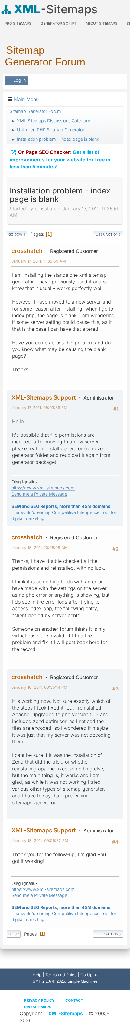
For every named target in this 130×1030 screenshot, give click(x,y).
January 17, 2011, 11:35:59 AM (38, 261)
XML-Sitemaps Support (43, 397)
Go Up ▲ (89, 974)
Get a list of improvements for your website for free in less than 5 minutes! (60, 159)
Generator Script (58, 23)
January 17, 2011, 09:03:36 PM (39, 407)
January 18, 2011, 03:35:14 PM (39, 687)
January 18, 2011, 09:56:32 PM (39, 840)
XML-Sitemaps (65, 1013)
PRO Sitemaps (18, 23)
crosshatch (27, 250)
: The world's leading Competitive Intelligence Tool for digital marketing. (63, 512)
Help (37, 974)
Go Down (16, 234)
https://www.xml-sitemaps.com (43, 487)
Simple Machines (82, 981)
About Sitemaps (102, 23)
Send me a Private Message (39, 493)
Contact (74, 1000)
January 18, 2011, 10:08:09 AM (39, 547)
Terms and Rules (60, 974)
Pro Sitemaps (37, 1007)
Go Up (13, 934)
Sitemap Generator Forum (45, 56)
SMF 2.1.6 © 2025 (49, 981)
